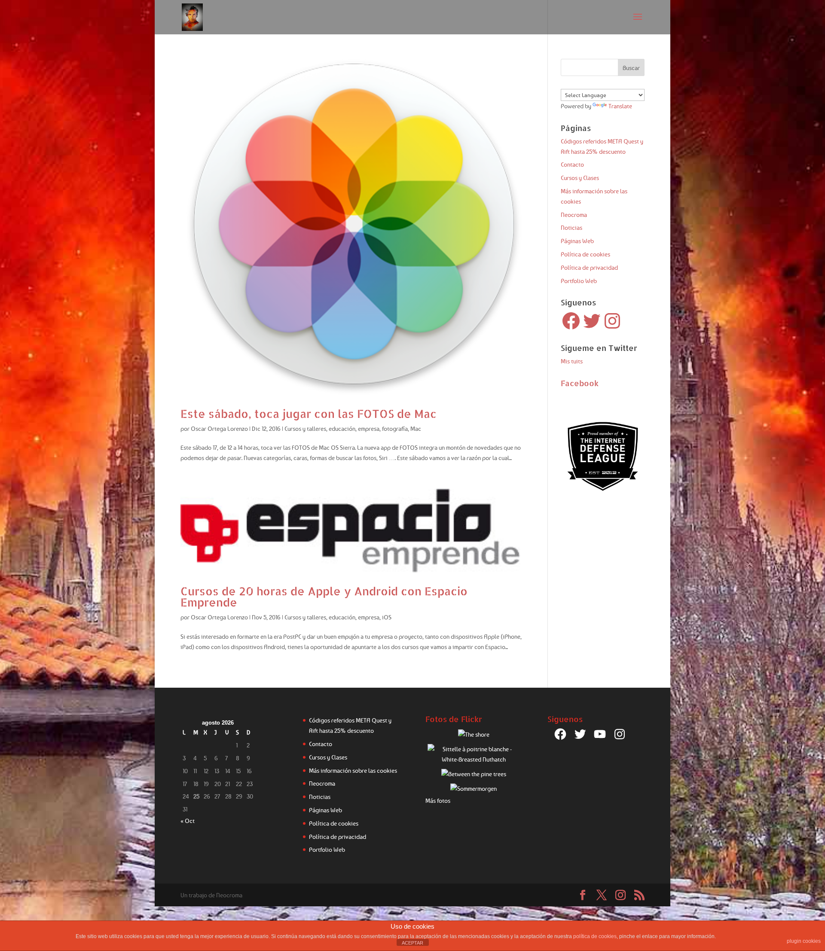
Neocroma (574, 214)
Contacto (572, 164)
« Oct (187, 820)
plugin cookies (804, 941)
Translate (620, 106)
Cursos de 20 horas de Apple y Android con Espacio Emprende (324, 596)
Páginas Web (577, 240)
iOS (386, 617)
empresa (368, 428)
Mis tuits (572, 361)
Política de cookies (585, 254)
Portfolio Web (579, 280)
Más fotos (437, 800)
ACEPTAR (412, 942)
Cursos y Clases (580, 177)
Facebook (580, 383)
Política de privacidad (589, 267)
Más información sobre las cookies (353, 770)
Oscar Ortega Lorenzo (219, 428)
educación (342, 428)
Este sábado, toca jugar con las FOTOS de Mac (308, 413)
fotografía (395, 428)
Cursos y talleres (305, 428)
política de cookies (595, 936)
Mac (415, 428)
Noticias (571, 227)
